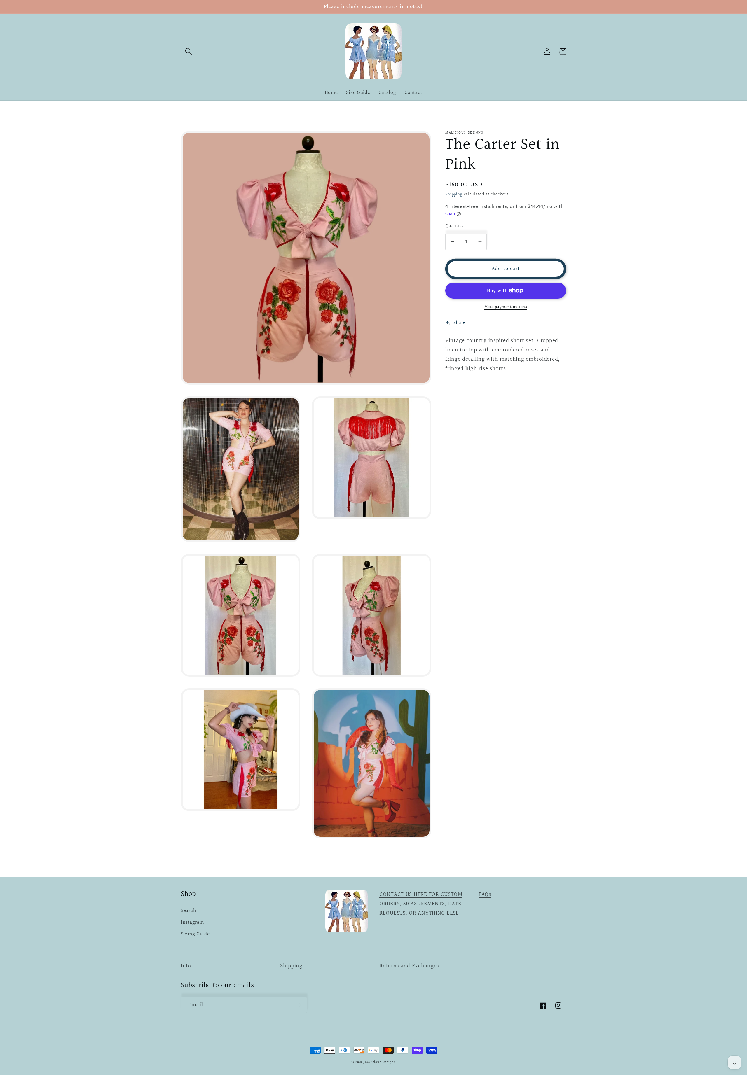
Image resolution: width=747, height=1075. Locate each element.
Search (188, 911)
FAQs (485, 894)
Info (186, 966)
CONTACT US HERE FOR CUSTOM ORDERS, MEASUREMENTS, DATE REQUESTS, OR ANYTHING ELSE (420, 904)
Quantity (454, 226)
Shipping (453, 194)
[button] (188, 51)
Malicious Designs (380, 1062)
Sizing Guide (195, 934)
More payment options (505, 307)
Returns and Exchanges (409, 966)
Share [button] (459, 322)
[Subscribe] (299, 1005)
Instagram (192, 922)
